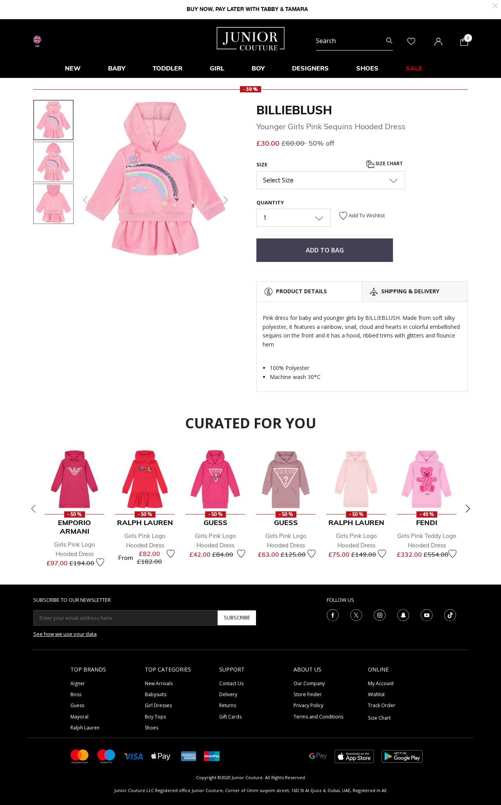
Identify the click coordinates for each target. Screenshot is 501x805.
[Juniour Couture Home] (251, 38)
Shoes (151, 727)
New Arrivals (159, 683)
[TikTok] (450, 614)
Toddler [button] (167, 68)
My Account (381, 683)
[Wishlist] (100, 562)
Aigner (77, 683)
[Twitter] (356, 614)
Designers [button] (310, 68)
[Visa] (133, 756)
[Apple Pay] (161, 756)
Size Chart (388, 164)
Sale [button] (414, 68)
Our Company (309, 683)
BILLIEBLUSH (294, 110)
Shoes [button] (367, 68)
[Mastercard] (79, 756)
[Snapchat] (403, 614)
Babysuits (155, 694)
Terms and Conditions (318, 716)
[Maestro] (106, 756)
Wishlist (376, 694)
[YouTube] (427, 614)
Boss (75, 694)
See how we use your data (65, 633)
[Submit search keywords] (389, 41)
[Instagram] (380, 614)
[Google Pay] (318, 756)
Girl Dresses (158, 705)
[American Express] (188, 756)
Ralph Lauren (84, 727)
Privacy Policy (308, 705)
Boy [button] (258, 68)
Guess (77, 705)
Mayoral (79, 716)
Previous (33, 508)
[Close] (495, 5)
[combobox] (354, 41)
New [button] (73, 68)
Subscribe (237, 617)
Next (468, 508)
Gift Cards (230, 716)
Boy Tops (155, 716)
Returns (227, 705)
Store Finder (308, 694)
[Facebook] (333, 614)
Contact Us (231, 683)
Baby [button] (116, 68)
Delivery (228, 694)
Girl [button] (217, 68)
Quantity (270, 202)
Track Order (381, 705)
